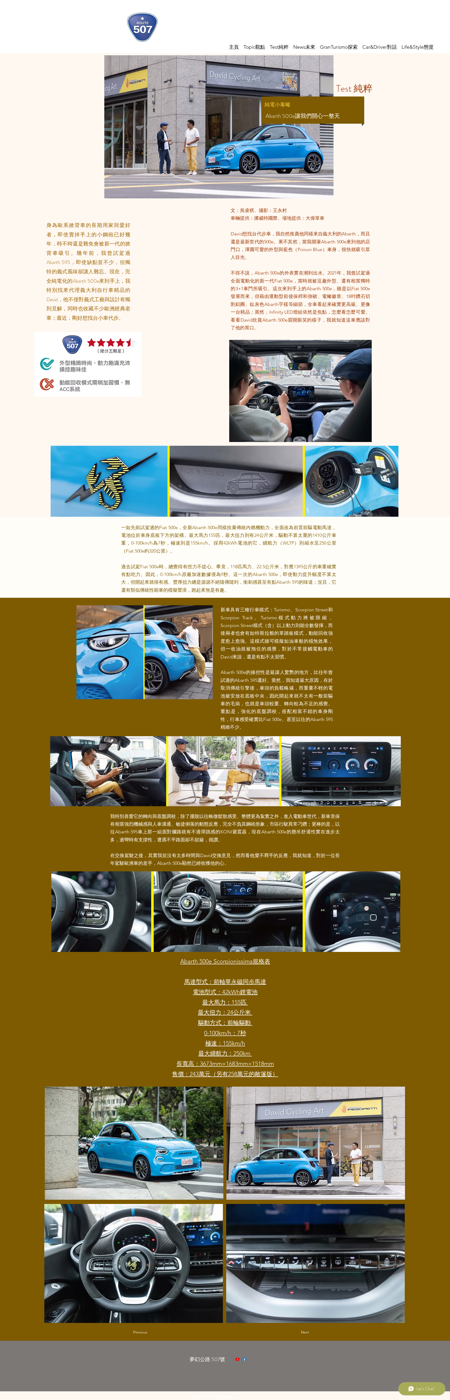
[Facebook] (244, 1359)
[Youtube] (237, 1359)
